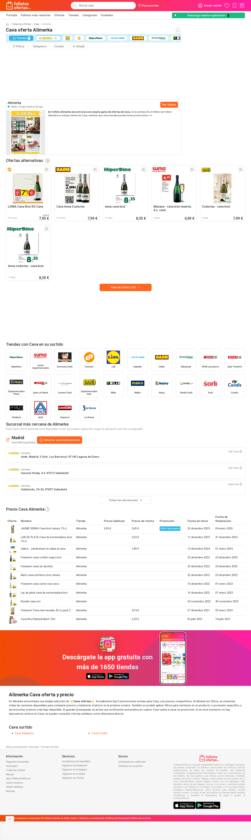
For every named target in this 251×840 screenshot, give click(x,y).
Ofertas (59, 15)
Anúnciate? (12, 766)
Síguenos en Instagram (74, 769)
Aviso (74, 818)
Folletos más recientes (36, 15)
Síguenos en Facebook (74, 765)
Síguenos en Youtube (73, 773)
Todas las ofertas (21, 24)
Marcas (10, 774)
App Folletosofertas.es (18, 778)
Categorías (89, 15)
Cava (36, 24)
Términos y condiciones (91, 818)
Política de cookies (140, 818)
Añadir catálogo (14, 786)
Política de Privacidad (117, 818)
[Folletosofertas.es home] (18, 5)
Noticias (10, 791)
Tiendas (73, 15)
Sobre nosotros (14, 782)
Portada (11, 15)
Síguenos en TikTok (73, 777)
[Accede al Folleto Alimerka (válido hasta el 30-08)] (25, 132)
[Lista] (242, 6)
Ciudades (107, 15)
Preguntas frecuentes (17, 761)
